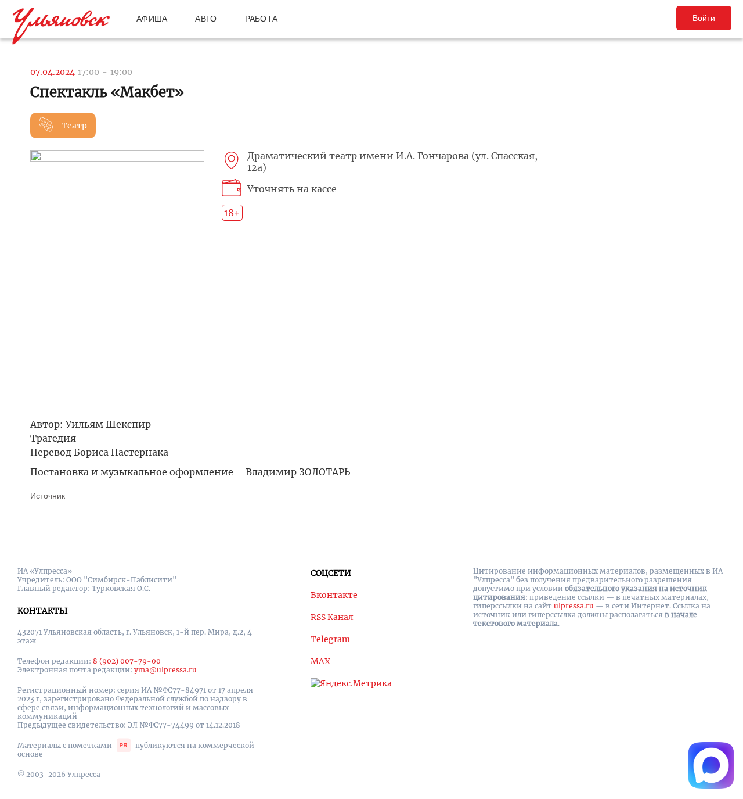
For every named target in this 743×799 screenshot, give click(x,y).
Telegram (330, 639)
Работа (261, 18)
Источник (47, 495)
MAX (320, 661)
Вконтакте (334, 595)
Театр (74, 125)
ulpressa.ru (574, 605)
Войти (703, 18)
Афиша (151, 18)
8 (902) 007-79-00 (127, 661)
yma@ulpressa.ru (165, 669)
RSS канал (332, 617)
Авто (206, 18)
